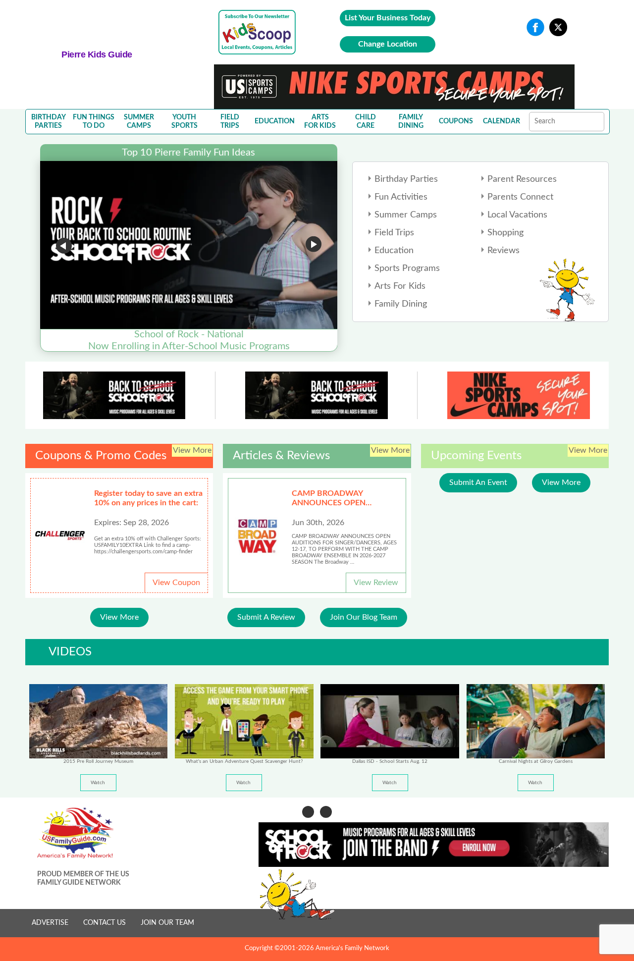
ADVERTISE (50, 922)
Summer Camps (405, 215)
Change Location (387, 44)
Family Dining (400, 304)
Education (394, 250)
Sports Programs (407, 268)
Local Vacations (517, 215)
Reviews (503, 250)
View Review (376, 583)
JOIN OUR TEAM (167, 922)
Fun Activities (400, 197)
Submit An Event (478, 482)
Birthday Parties (406, 179)
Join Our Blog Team (363, 617)
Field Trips (394, 232)
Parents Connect (520, 197)
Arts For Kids (399, 286)
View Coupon (176, 583)
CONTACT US (104, 922)
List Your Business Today (387, 18)
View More (119, 617)
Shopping (505, 232)
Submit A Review (266, 617)
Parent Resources (522, 179)
